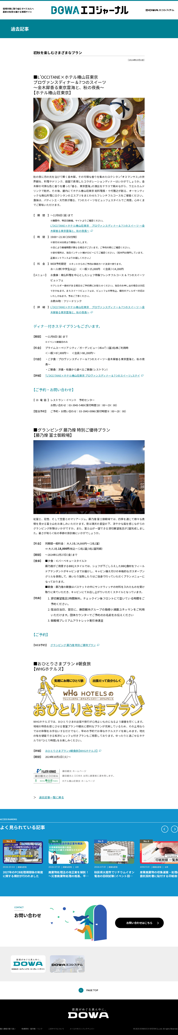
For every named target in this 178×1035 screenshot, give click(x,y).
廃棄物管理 (21, 867)
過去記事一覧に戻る (51, 797)
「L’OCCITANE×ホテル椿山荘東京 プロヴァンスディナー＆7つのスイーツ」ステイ (92, 375)
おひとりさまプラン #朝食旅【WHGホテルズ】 (71, 751)
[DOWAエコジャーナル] (89, 10)
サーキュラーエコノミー (164, 867)
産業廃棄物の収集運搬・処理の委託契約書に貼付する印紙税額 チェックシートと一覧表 (115, 876)
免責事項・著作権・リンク (32, 1028)
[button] (164, 829)
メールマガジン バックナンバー (82, 1028)
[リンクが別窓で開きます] (160, 10)
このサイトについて (56, 1028)
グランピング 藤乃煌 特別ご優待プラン (73, 645)
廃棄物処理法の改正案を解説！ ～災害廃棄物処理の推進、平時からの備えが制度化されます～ (24, 876)
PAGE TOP (92, 990)
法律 (31, 867)
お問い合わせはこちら (139, 923)
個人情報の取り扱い (8, 1028)
